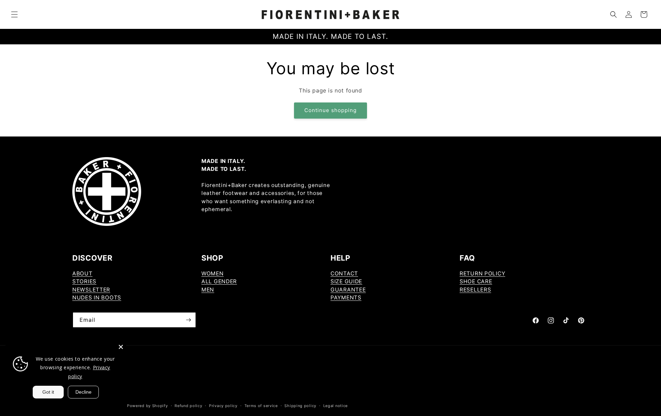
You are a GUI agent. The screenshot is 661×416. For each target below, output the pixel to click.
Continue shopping (330, 110)
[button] (14, 14)
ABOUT (82, 273)
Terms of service (261, 405)
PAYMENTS (345, 297)
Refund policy (188, 405)
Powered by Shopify (147, 405)
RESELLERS (475, 289)
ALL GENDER (219, 281)
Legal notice (335, 405)
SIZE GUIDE (346, 281)
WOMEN (212, 273)
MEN (207, 289)
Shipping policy (300, 405)
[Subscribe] (188, 320)
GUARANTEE (348, 289)
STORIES (84, 281)
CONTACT (344, 273)
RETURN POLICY (482, 273)
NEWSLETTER (91, 289)
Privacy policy (223, 405)
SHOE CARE (476, 281)
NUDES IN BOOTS (96, 297)
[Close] (120, 346)
